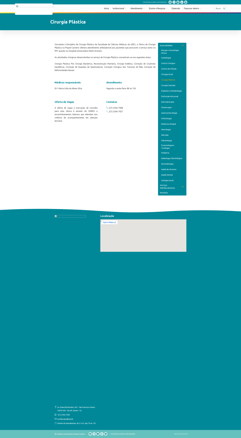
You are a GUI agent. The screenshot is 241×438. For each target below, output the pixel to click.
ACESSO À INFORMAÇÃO (159, 2)
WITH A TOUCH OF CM (181, 434)
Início (106, 8)
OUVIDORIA (146, 2)
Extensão (176, 8)
